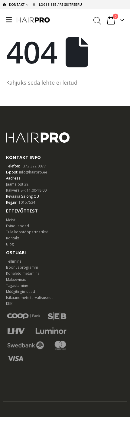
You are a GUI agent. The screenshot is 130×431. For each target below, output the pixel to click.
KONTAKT (17, 4)
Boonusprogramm (22, 267)
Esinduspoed (17, 225)
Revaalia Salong (19, 196)
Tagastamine (17, 285)
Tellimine (13, 261)
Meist (10, 219)
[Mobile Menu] (9, 20)
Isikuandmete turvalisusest (29, 297)
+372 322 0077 (33, 166)
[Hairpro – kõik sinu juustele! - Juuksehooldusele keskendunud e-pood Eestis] (33, 20)
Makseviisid (16, 279)
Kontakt (12, 237)
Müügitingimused (20, 291)
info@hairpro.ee (33, 172)
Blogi (10, 243)
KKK (9, 303)
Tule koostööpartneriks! (27, 231)
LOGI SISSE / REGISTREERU (60, 4)
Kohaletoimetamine (23, 273)
